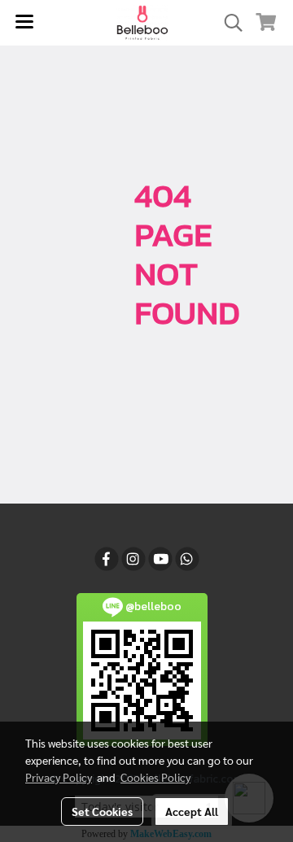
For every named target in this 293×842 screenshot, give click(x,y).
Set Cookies (102, 811)
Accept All (191, 811)
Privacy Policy (58, 777)
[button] (228, 23)
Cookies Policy (155, 777)
